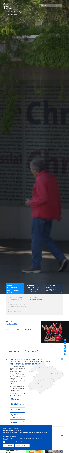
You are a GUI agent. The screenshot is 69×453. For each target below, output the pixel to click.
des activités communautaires (16, 410)
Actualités (34, 297)
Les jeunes (13, 309)
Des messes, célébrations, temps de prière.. (16, 416)
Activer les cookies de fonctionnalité (14, 441)
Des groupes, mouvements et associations (16, 405)
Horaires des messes (37, 299)
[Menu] (65, 6)
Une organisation (15, 399)
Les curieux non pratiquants (17, 304)
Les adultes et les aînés (16, 299)
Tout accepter (8, 445)
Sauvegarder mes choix (22, 445)
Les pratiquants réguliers (16, 297)
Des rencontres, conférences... (16, 421)
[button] (7, 329)
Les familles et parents (16, 311)
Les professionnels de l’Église (18, 306)
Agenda (18, 329)
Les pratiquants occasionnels (17, 302)
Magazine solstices (37, 302)
